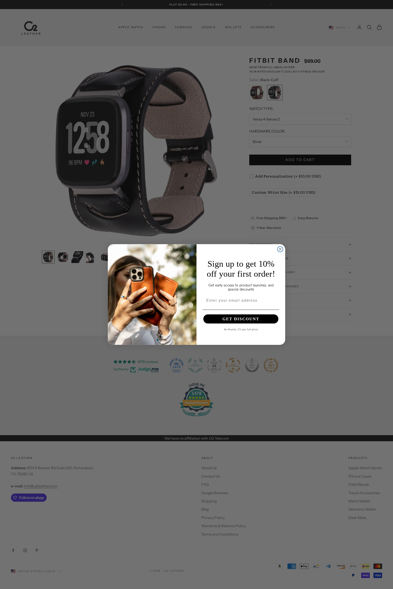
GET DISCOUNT (240, 319)
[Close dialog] (280, 249)
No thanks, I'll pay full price (241, 329)
